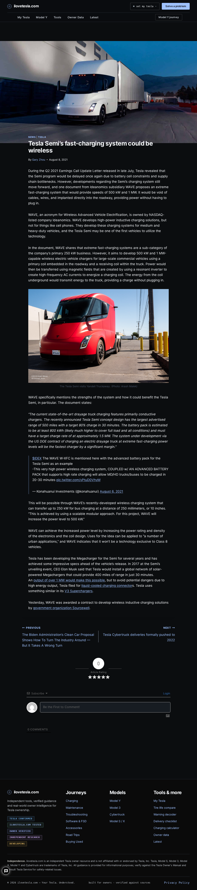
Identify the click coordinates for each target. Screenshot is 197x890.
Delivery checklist (165, 821)
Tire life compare (165, 808)
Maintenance (74, 808)
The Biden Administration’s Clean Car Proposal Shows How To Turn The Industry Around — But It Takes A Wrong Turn (58, 636)
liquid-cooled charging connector (106, 585)
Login (166, 693)
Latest (94, 17)
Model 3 (115, 808)
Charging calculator (166, 828)
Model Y (41, 17)
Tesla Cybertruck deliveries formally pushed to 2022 (139, 634)
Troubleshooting (77, 814)
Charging (72, 801)
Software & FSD (76, 821)
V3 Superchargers (79, 591)
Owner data (161, 835)
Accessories (74, 828)
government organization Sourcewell (61, 608)
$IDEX (37, 458)
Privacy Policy (176, 882)
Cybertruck (117, 814)
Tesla (42, 137)
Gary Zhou (38, 159)
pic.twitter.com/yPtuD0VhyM (78, 480)
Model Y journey (169, 17)
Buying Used (74, 841)
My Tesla (24, 17)
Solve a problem (175, 6)
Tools (57, 17)
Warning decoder (165, 814)
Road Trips (73, 835)
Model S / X (117, 821)
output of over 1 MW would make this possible (69, 580)
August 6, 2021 (111, 491)
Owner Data (76, 17)
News (32, 137)
